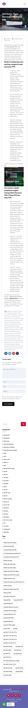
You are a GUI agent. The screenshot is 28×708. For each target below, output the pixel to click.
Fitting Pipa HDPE (7, 592)
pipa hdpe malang (7, 650)
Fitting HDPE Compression (9, 447)
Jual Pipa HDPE (7, 628)
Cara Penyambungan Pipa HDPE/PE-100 (12, 553)
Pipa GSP (6, 474)
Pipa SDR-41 (6, 508)
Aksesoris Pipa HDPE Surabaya (10, 542)
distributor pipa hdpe (8, 560)
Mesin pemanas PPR (12, 47)
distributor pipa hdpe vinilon (9, 578)
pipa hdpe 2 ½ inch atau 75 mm (10, 639)
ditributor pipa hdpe (8, 585)
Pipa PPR (5, 489)
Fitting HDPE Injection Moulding (10, 450)
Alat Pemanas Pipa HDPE (9, 546)
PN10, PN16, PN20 (8, 520)
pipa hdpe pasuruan (18, 653)
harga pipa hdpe (7, 600)
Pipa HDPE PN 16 (7, 657)
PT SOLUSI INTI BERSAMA (18, 689)
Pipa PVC (6, 496)
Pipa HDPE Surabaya (8, 671)
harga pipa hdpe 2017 (18, 600)
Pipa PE (5, 486)
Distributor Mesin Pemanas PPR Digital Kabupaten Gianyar (13, 331)
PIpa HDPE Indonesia (8, 646)
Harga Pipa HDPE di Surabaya (10, 610)
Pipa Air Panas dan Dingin (9, 468)
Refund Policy (14, 701)
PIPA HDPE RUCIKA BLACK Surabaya (11, 660)
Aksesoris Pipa (6, 435)
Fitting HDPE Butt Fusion (9, 444)
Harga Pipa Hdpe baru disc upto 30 (11, 607)
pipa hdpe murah (17, 650)
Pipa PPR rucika (7, 492)
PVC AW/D (6, 526)
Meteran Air (6, 462)
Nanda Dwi (8, 39)
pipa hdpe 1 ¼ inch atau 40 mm (10, 632)
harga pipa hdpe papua (8, 621)
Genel (5, 453)
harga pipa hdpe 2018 (8, 603)
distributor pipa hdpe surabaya (10, 567)
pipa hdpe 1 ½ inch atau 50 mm (10, 635)
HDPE (5, 456)
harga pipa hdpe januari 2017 (10, 614)
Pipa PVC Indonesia (8, 499)
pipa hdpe (15, 628)
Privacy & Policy (11, 699)
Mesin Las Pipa (7, 459)
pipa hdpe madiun (19, 646)
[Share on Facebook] (6, 353)
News (5, 465)
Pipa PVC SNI (6, 505)
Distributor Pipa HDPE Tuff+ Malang (11, 571)
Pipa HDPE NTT (7, 653)
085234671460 (13, 298)
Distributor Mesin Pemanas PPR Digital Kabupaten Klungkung (13, 340)
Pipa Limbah (6, 480)
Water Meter (6, 532)
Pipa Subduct (6, 517)
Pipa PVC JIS (6, 502)
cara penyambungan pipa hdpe (10, 550)
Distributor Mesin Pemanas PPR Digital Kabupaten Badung (13, 322)
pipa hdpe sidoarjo (19, 668)
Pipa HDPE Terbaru (8, 675)
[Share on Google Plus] (13, 353)
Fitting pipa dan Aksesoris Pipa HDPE (11, 589)
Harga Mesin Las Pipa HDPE (9, 596)
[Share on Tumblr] (17, 353)
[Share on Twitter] (9, 353)
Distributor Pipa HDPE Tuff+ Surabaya (11, 575)
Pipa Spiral (6, 511)
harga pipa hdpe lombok (9, 618)
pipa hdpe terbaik (19, 671)
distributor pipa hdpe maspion (10, 564)
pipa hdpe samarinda (8, 668)
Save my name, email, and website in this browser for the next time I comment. (12, 398)
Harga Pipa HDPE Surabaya (9, 625)
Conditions (18, 699)
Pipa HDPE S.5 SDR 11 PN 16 (10, 664)
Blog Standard (16, 39)
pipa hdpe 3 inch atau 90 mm (10, 643)
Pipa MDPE (6, 483)
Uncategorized (7, 529)
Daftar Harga (6, 441)
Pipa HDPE (6, 477)
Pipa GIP (5, 471)
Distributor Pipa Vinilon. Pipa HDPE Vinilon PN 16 (14, 582)
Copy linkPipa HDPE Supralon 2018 (11, 557)
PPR (9, 40)
